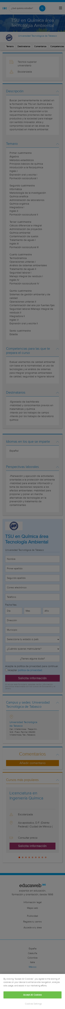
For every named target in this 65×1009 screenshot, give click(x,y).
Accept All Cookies (32, 995)
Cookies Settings (33, 1004)
